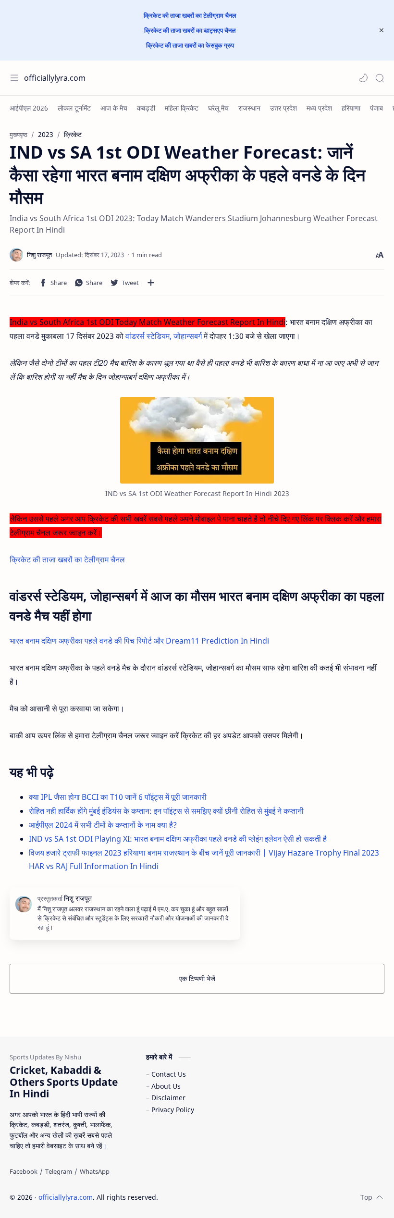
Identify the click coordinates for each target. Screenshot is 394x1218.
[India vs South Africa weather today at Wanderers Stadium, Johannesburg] (197, 440)
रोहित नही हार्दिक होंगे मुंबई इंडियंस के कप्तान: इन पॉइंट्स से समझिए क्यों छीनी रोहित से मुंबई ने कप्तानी (166, 811)
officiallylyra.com (55, 78)
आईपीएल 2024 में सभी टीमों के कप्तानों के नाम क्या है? (103, 825)
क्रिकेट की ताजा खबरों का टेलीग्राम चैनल (190, 15)
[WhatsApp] (95, 1171)
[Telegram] (58, 1171)
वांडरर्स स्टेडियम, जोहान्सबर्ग (163, 336)
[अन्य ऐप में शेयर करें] (151, 282)
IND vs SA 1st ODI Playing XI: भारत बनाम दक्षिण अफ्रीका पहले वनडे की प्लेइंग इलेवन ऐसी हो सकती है (178, 838)
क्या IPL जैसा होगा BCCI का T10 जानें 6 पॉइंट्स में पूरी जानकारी (118, 797)
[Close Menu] (381, 30)
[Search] (379, 78)
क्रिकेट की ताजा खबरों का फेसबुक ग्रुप (190, 45)
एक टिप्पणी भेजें (197, 978)
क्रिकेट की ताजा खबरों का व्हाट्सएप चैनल (190, 30)
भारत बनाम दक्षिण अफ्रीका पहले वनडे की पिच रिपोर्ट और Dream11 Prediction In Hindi (139, 640)
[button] (363, 78)
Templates (220, 1197)
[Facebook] (23, 1171)
